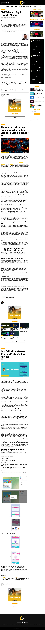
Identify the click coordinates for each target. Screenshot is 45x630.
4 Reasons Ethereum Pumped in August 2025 (37, 129)
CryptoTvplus (6, 94)
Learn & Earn (12, 6)
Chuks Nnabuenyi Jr (7, 359)
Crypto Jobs (20, 6)
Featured (40, 6)
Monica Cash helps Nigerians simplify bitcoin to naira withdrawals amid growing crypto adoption (37, 120)
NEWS (4, 6)
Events (16, 6)
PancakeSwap (22, 410)
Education (7, 6)
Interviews (27, 6)
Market (31, 6)
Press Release (35, 6)
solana (8, 294)
